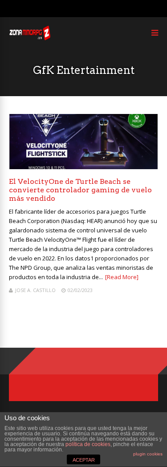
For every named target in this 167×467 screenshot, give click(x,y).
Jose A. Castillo (35, 290)
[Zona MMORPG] (29, 38)
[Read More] (121, 277)
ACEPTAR (84, 460)
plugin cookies (148, 453)
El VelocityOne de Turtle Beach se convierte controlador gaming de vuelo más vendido (80, 190)
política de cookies (87, 444)
